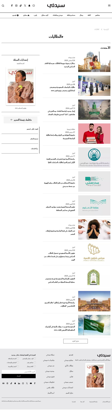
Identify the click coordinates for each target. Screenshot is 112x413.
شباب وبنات (71, 57)
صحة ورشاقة (71, 15)
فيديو (14, 15)
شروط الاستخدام (106, 402)
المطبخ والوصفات (11, 362)
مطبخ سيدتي (68, 360)
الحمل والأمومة (12, 366)
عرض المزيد (75, 341)
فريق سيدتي (50, 377)
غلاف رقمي (50, 388)
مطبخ (25, 15)
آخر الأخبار (51, 393)
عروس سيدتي (68, 382)
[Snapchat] (29, 5)
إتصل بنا (73, 402)
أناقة (89, 15)
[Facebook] (12, 5)
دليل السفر (69, 393)
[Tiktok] (20, 5)
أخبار (73, 81)
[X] (25, 5)
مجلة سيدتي (50, 355)
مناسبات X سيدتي (48, 360)
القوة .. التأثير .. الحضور (32, 129)
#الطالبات (56, 36)
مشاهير (97, 15)
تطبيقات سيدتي (49, 382)
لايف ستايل (44, 15)
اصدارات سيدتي (67, 388)
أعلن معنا (82, 402)
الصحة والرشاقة (12, 359)
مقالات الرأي (69, 366)
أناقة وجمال (30, 366)
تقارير (71, 377)
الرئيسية (106, 29)
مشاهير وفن (30, 362)
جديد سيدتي (49, 371)
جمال (81, 15)
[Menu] (109, 5)
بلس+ (35, 15)
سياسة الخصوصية (93, 402)
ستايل (71, 371)
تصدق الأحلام (34, 139)
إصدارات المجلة (20, 60)
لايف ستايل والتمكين (27, 359)
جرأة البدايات (34, 149)
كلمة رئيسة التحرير (23, 120)
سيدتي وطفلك (58, 15)
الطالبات (96, 29)
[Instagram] (16, 5)
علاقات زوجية (71, 129)
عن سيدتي (50, 366)
